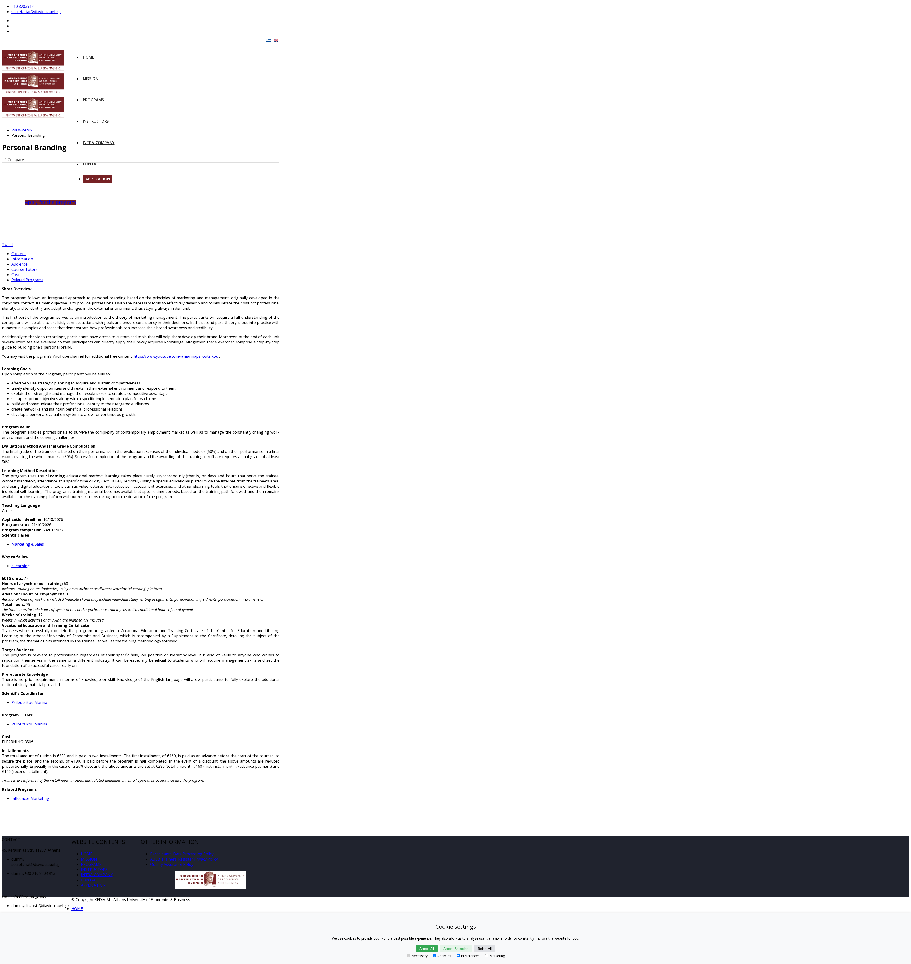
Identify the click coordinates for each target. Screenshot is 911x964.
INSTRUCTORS (96, 121)
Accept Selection (455, 948)
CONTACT (92, 164)
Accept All (426, 948)
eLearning (20, 565)
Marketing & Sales (27, 544)
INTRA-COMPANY (99, 142)
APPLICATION (97, 179)
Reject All (485, 948)
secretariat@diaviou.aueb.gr (36, 11)
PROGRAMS (93, 100)
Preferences (470, 956)
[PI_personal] (39, 223)
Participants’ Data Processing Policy (182, 853)
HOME (88, 57)
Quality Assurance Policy (171, 864)
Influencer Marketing (30, 798)
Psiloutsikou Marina (29, 702)
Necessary (419, 956)
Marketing (497, 956)
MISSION (90, 78)
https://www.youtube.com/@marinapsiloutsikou (176, 356)
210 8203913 (22, 6)
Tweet (7, 244)
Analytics (444, 956)
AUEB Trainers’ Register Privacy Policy (184, 859)
